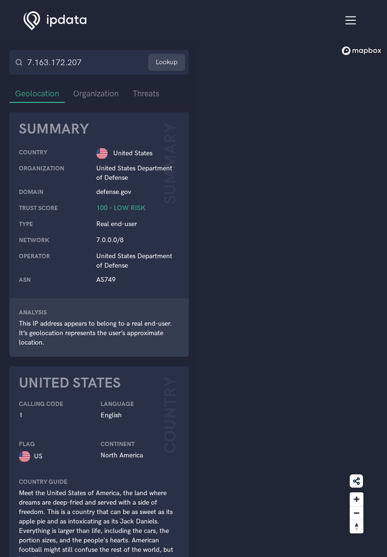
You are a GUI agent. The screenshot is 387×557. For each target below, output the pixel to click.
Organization (95, 93)
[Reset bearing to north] (356, 526)
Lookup (166, 62)
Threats (146, 93)
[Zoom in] (356, 499)
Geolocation (37, 93)
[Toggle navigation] (351, 20)
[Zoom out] (356, 513)
